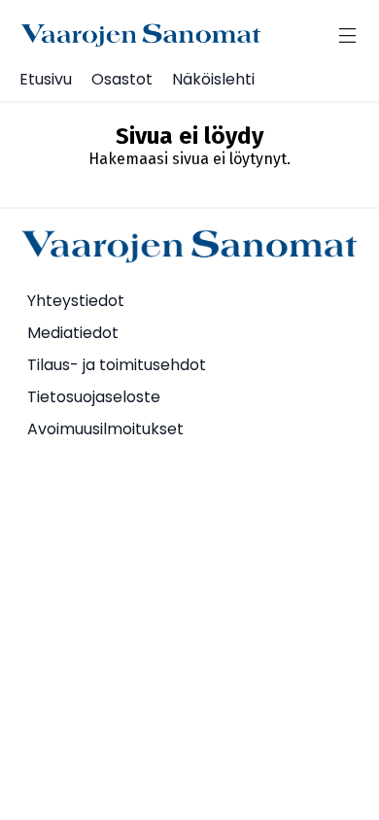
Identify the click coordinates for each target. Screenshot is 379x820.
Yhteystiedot (75, 301)
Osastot (122, 79)
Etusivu (45, 79)
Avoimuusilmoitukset (105, 429)
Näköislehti (213, 79)
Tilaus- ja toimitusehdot (116, 365)
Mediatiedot (73, 333)
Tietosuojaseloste (93, 397)
